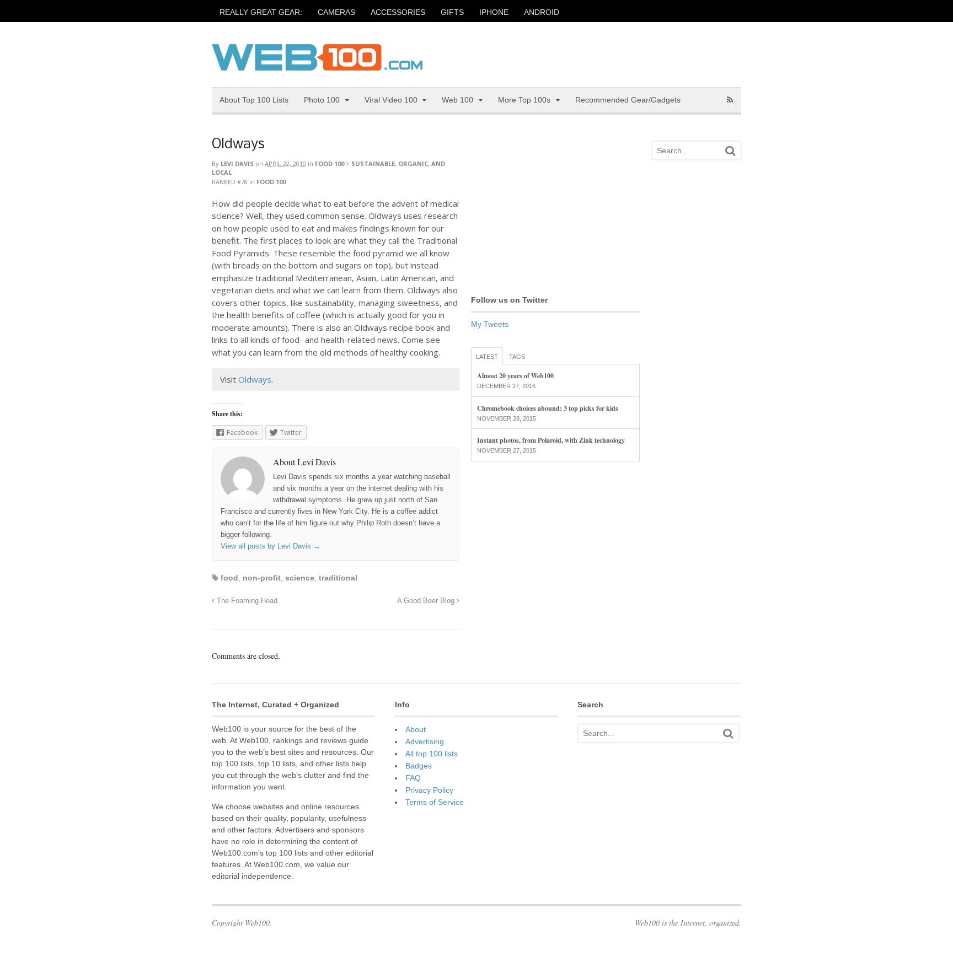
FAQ (413, 777)
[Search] (730, 151)
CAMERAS (336, 12)
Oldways (238, 144)
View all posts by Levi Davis (270, 546)
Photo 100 (322, 99)
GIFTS (452, 12)
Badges (418, 765)
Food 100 (329, 163)
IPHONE (493, 12)
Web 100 (457, 99)
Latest (487, 356)
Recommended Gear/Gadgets (628, 99)
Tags (517, 356)
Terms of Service (434, 802)
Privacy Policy (429, 790)
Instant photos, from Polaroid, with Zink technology (551, 440)
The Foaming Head (246, 601)
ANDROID (541, 12)
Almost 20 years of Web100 (515, 375)
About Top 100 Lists (253, 99)
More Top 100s (524, 99)
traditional (338, 577)
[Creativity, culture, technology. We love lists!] (317, 64)
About (415, 729)
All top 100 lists (431, 753)
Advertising (424, 741)
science (299, 577)
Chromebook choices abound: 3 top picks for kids (547, 408)
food (229, 577)
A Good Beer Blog (427, 601)
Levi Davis (237, 163)
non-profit (262, 577)
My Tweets (489, 324)
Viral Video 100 (391, 99)
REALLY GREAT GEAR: (260, 12)
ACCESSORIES (398, 12)
